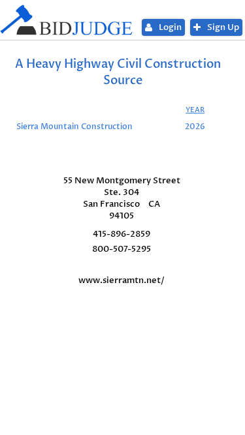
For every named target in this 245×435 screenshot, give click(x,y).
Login (170, 27)
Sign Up (223, 27)
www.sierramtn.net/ (121, 280)
